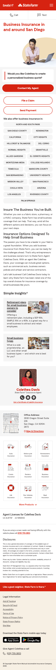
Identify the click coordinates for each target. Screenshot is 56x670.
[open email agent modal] (28, 398)
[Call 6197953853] (22, 397)
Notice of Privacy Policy (13, 618)
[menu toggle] (51, 5)
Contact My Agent (28, 88)
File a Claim (28, 100)
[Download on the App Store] (11, 640)
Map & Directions (35, 431)
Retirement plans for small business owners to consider (17, 306)
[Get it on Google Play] (31, 640)
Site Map (6, 626)
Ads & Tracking (9, 601)
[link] (28, 5)
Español (7, 5)
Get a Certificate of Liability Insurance (28, 402)
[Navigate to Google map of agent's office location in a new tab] (33, 397)
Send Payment (28, 110)
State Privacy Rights (11, 622)
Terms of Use (8, 614)
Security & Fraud (10, 605)
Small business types (15, 339)
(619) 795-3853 (24, 533)
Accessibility (8, 609)
